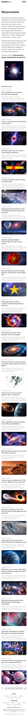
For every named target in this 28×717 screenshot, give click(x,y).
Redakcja (19, 702)
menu (24, 1)
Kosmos (3, 57)
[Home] (6, 1)
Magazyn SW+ (8, 696)
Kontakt (23, 702)
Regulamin (9, 704)
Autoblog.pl (14, 696)
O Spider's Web (6, 702)
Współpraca (13, 702)
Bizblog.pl (21, 696)
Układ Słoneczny (18, 55)
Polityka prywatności (17, 704)
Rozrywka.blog (10, 697)
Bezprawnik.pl (18, 697)
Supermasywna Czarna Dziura (16, 57)
